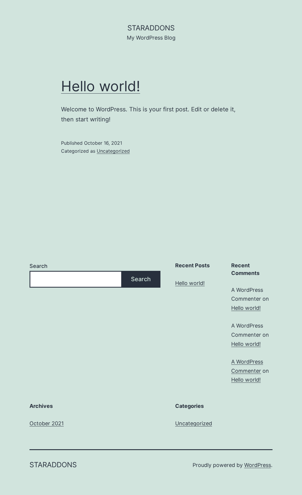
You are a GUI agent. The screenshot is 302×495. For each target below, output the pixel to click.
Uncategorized (113, 151)
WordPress (257, 465)
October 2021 (46, 423)
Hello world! (100, 86)
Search (38, 266)
